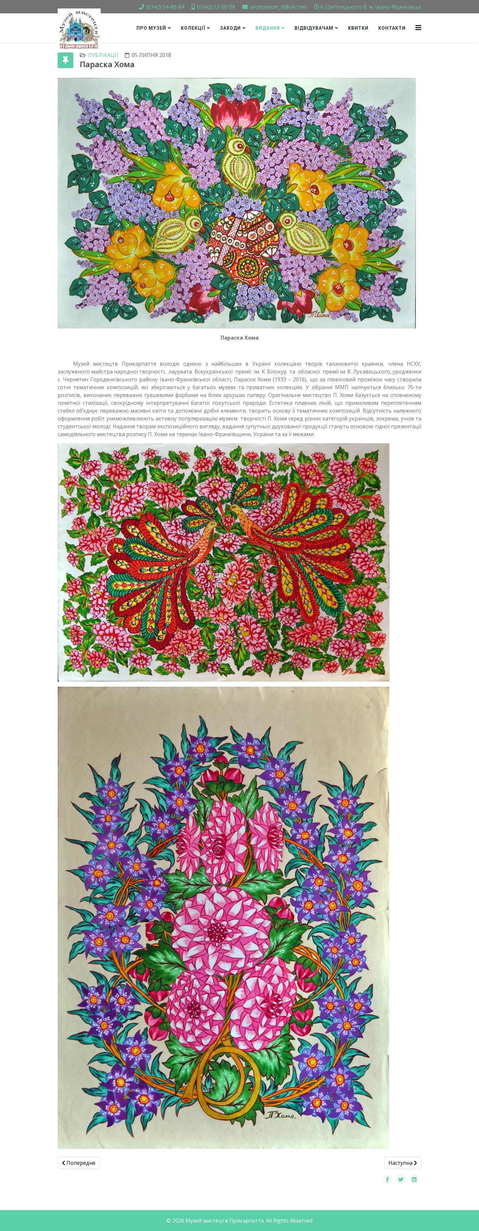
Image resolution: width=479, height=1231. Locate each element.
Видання (267, 28)
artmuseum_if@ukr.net (278, 6)
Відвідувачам (314, 28)
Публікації (103, 55)
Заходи (230, 28)
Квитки (358, 28)
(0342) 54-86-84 (165, 6)
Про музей (151, 28)
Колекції (193, 28)
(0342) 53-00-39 (216, 6)
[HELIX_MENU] (418, 27)
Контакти (392, 28)
